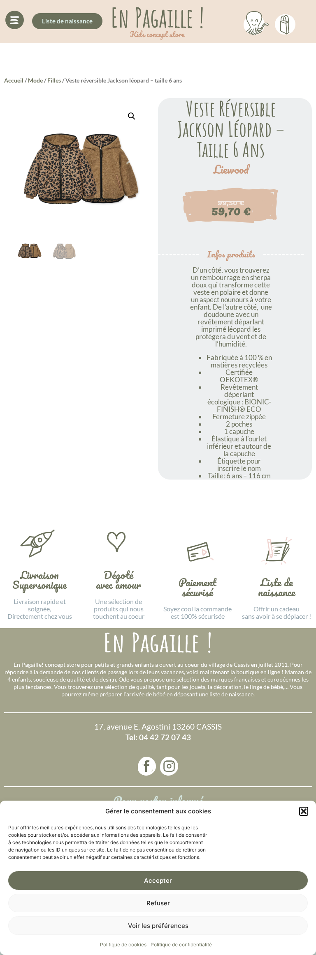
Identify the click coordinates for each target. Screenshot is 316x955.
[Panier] (285, 23)
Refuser (158, 903)
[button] (304, 811)
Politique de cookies (123, 944)
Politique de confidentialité (181, 944)
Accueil (13, 80)
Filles (54, 80)
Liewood (231, 169)
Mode (35, 80)
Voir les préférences (158, 926)
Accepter (158, 880)
